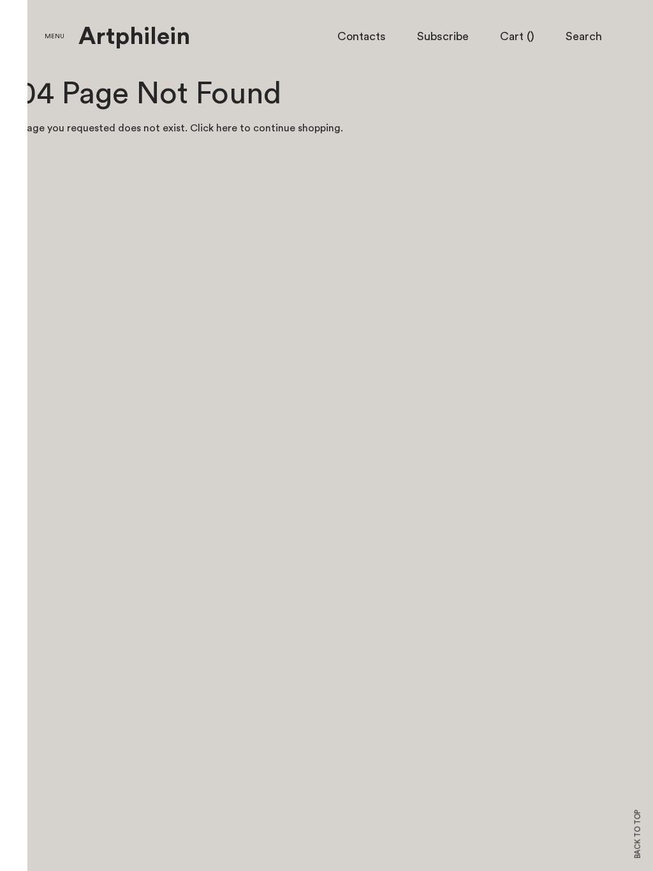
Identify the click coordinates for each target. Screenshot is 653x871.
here (226, 128)
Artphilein (134, 37)
